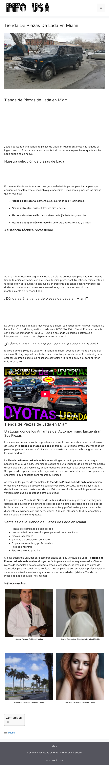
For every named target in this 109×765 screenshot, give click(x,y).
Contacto (31, 752)
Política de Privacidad (71, 752)
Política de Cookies (48, 752)
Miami (11, 732)
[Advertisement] (54, 125)
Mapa (54, 746)
